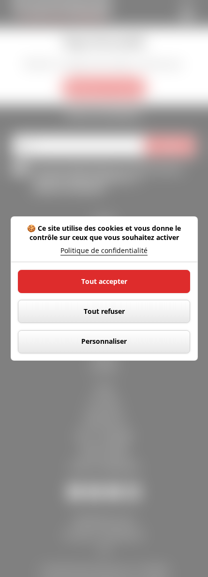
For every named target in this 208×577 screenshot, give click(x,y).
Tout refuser (104, 311)
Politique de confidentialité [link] (104, 250)
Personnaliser (104, 341)
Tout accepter (104, 281)
